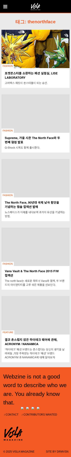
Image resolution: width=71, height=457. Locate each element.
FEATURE (8, 332)
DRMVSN (63, 451)
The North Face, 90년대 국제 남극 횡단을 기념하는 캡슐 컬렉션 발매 (32, 204)
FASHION (8, 66)
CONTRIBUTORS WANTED (40, 414)
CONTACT (12, 414)
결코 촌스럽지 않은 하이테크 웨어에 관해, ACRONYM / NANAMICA (31, 342)
